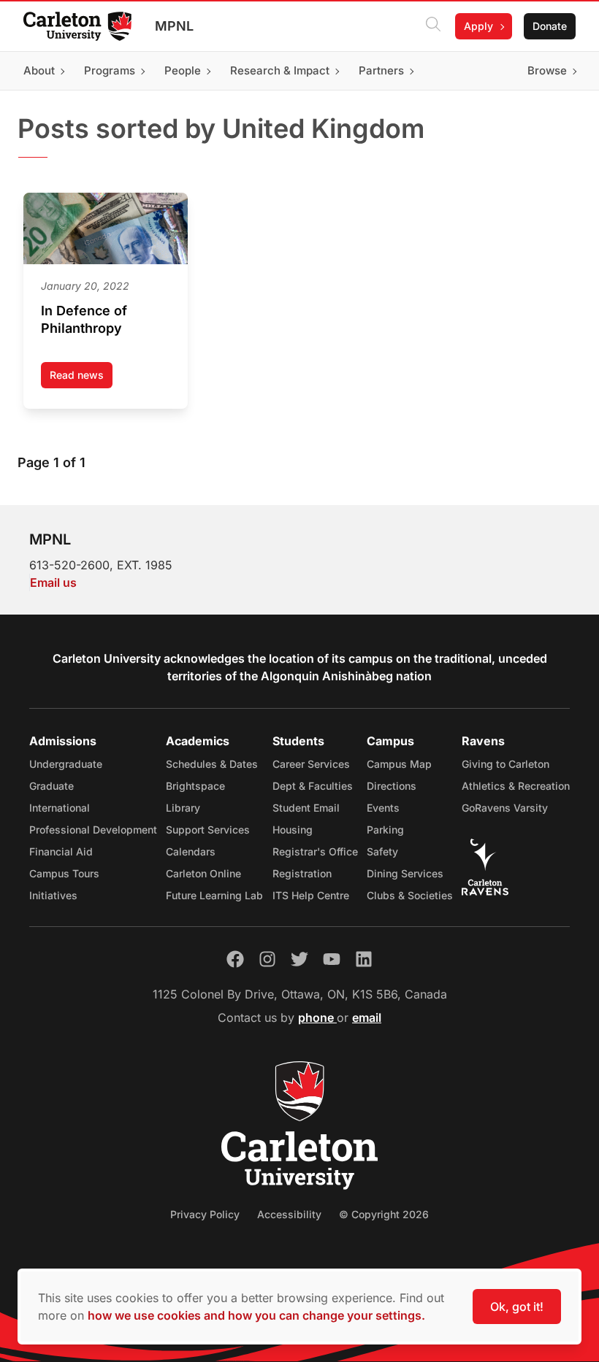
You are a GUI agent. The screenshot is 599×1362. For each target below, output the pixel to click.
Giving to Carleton (505, 764)
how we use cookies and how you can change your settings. (256, 1315)
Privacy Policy (205, 1214)
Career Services (311, 764)
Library (183, 807)
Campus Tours (64, 873)
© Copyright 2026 (384, 1214)
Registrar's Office (315, 851)
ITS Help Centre (310, 895)
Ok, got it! (516, 1306)
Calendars (190, 851)
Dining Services (405, 873)
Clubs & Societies (410, 895)
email (366, 1017)
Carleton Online (203, 873)
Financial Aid (61, 851)
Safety (382, 851)
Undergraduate (65, 764)
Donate (550, 26)
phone (317, 1017)
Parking (385, 829)
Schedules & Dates (212, 764)
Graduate (51, 786)
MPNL (174, 26)
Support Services (208, 829)
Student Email (306, 807)
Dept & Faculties (312, 786)
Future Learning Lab (214, 895)
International (59, 807)
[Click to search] (433, 26)
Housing (292, 829)
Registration (302, 873)
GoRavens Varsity (505, 807)
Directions (391, 786)
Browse (547, 70)
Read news (81, 378)
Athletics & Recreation (516, 786)
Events (383, 807)
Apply (478, 26)
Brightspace (195, 786)
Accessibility (289, 1214)
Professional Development (93, 829)
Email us (53, 582)
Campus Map (399, 764)
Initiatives (53, 895)
